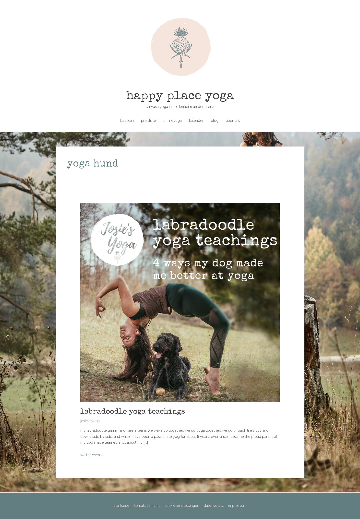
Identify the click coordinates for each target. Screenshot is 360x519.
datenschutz (214, 505)
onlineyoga (172, 120)
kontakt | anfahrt (147, 505)
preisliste (148, 120)
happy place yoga (180, 96)
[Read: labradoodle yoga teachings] (180, 302)
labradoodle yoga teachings (132, 412)
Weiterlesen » (91, 454)
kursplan (127, 120)
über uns (233, 120)
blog (214, 120)
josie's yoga (90, 420)
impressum (237, 505)
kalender (196, 120)
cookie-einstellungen (182, 505)
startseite (121, 505)
